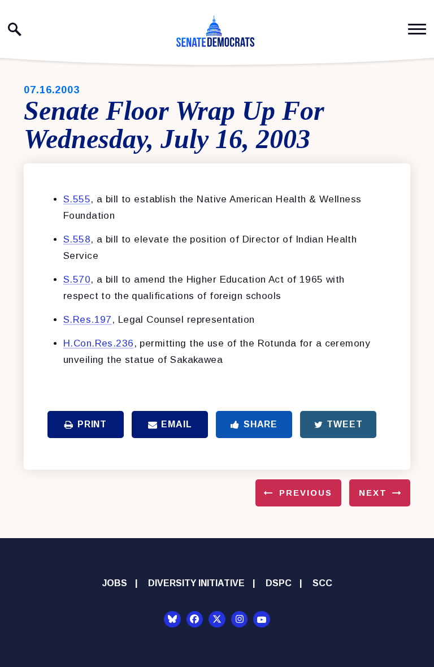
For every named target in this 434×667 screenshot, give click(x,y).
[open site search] (14, 29)
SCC (322, 583)
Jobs (114, 583)
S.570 (76, 279)
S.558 (76, 239)
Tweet (344, 424)
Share (260, 424)
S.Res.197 (87, 319)
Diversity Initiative (196, 583)
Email (176, 424)
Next (373, 492)
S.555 (76, 199)
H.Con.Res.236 (98, 343)
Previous (305, 492)
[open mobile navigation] (417, 29)
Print (92, 424)
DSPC (279, 583)
